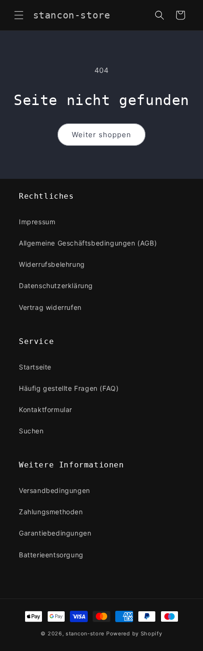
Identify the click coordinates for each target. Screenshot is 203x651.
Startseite (35, 367)
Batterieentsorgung (51, 555)
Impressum (37, 222)
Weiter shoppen (101, 134)
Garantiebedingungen (55, 533)
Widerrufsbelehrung (52, 264)
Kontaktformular (45, 409)
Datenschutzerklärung (56, 286)
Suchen (31, 431)
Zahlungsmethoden (51, 512)
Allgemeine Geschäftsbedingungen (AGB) (88, 243)
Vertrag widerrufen (50, 307)
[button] (18, 15)
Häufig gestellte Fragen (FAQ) (68, 388)
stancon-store (85, 633)
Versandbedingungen (54, 490)
